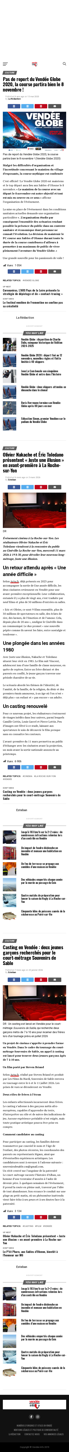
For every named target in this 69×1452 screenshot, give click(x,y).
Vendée (8, 779)
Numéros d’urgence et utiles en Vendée (34, 1425)
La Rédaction (14, 99)
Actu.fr (14, 581)
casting (28, 1226)
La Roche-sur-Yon (45, 776)
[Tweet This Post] (27, 106)
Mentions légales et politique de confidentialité (36, 1429)
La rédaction (14, 1434)
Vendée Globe (31, 280)
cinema (28, 776)
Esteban (12, 480)
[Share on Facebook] (14, 106)
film (38, 1226)
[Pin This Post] (41, 106)
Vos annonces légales (54, 1434)
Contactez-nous (32, 1434)
